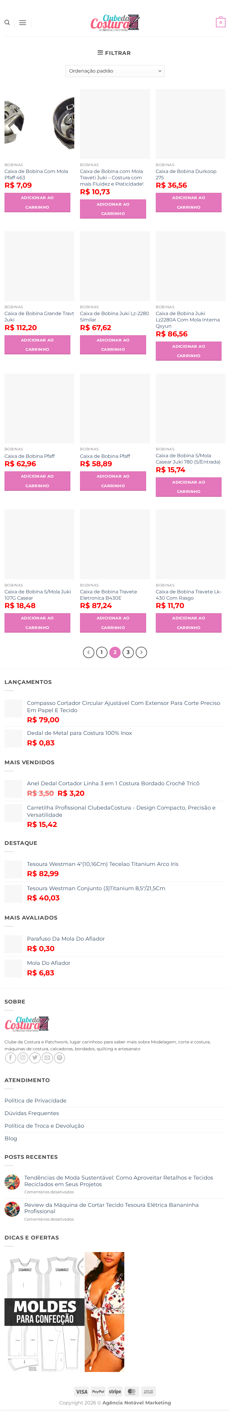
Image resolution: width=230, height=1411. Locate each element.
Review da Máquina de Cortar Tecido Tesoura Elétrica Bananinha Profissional (111, 1208)
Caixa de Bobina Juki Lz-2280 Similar (114, 316)
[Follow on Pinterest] (59, 1057)
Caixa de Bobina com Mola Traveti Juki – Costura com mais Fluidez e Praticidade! (111, 177)
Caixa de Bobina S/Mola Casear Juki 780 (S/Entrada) (188, 458)
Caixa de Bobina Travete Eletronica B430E (108, 595)
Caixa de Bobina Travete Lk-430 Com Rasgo (189, 595)
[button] (23, 23)
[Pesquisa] (7, 22)
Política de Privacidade (35, 1100)
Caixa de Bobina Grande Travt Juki (39, 316)
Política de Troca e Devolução (44, 1125)
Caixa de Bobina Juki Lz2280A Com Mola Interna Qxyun (188, 319)
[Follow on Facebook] (10, 1057)
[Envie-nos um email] (47, 1057)
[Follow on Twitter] (34, 1057)
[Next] (141, 652)
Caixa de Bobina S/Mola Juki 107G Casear (37, 595)
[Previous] (88, 652)
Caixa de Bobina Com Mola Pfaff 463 (36, 174)
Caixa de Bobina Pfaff (29, 456)
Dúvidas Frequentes (31, 1113)
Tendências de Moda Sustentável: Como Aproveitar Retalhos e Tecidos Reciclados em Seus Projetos (118, 1180)
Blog (10, 1138)
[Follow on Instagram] (22, 1057)
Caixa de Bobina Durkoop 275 (186, 174)
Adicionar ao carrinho (37, 202)
